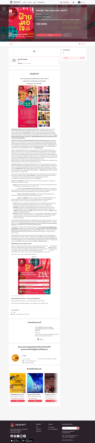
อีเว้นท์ (24, 2)
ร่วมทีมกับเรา (38, 431)
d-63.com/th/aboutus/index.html (32, 361)
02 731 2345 (27, 359)
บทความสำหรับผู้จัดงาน (53, 429)
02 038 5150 (71, 437)
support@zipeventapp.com (71, 435)
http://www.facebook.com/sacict (29, 254)
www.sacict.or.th (15, 254)
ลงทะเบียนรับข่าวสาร (67, 424)
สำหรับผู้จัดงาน (41, 2)
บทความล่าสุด (51, 427)
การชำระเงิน (38, 429)
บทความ (30, 2)
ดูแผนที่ (41, 339)
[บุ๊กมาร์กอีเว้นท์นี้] (82, 44)
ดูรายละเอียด (66, 35)
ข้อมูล (11, 44)
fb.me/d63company (29, 362)
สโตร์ (35, 2)
